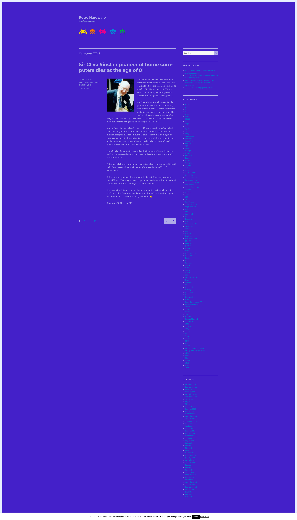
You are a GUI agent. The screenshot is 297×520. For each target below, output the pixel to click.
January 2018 (190, 458)
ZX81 (90, 85)
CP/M (187, 195)
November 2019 (191, 416)
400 (186, 109)
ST (186, 334)
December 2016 (191, 480)
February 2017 (190, 475)
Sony (187, 329)
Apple (187, 146)
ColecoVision (190, 173)
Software (188, 326)
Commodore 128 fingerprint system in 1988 (201, 88)
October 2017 (190, 463)
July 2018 (188, 443)
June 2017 (188, 468)
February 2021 (190, 392)
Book (187, 158)
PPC (186, 295)
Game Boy (189, 226)
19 (96, 221)
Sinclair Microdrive (192, 319)
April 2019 (189, 426)
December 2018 (191, 436)
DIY (186, 209)
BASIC (187, 153)
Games (187, 229)
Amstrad (188, 143)
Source (187, 331)
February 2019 (190, 431)
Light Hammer (190, 253)
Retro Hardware (92, 17)
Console (188, 190)
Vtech (187, 356)
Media (187, 265)
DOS (186, 212)
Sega (187, 309)
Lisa (186, 261)
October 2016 (190, 485)
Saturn (187, 307)
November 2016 (191, 482)
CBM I (187, 168)
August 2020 (189, 399)
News (187, 280)
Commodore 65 (191, 185)
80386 (187, 124)
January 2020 (190, 411)
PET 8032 (188, 290)
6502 (187, 114)
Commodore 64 (191, 180)
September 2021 (191, 387)
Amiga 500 (189, 139)
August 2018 (189, 441)
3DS (186, 107)
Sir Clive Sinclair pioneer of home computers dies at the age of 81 (126, 67)
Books (187, 160)
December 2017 (191, 460)
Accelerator (189, 131)
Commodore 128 (191, 178)
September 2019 (191, 421)
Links (187, 258)
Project (187, 300)
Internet (188, 243)
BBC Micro (189, 156)
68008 (187, 119)
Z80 (186, 358)
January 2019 (190, 433)
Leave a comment (86, 88)
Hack (187, 231)
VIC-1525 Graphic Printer (194, 348)
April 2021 (189, 389)
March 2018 (189, 453)
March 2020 (189, 407)
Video (187, 353)
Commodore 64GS (192, 182)
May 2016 (188, 497)
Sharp (187, 312)
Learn (187, 251)
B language (189, 151)
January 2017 (190, 477)
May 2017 (188, 470)
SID (186, 314)
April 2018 (189, 450)
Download (189, 214)
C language (189, 163)
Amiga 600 (189, 141)
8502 (187, 129)
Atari (187, 148)
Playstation (189, 292)
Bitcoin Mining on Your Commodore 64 (199, 80)
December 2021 (191, 385)
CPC (186, 197)
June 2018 (188, 446)
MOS (187, 268)
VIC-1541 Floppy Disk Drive (195, 351)
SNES (187, 324)
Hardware (188, 236)
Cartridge (188, 165)
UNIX (187, 341)
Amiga (187, 134)
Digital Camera (190, 207)
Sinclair (82, 82)
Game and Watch (191, 224)
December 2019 (191, 414)
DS (186, 217)
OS (186, 285)
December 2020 (191, 394)
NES (186, 275)
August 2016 (189, 489)
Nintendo (188, 282)
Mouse (187, 270)
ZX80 (85, 85)
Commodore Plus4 (192, 187)
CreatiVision (189, 202)
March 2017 (189, 472)
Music (187, 273)
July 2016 (188, 492)
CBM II (187, 170)
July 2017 (188, 465)
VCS (186, 343)
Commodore (189, 175)
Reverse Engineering (192, 304)
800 (186, 121)
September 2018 (191, 438)
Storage (188, 336)
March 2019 (189, 428)
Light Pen (188, 256)
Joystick (188, 246)
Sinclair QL (89, 82)
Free (186, 221)
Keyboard (188, 248)
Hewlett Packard (191, 239)
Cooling (188, 192)
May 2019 (188, 424)
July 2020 (188, 402)
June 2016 (188, 494)
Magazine (188, 263)
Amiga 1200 (189, 136)
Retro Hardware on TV (193, 302)
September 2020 (191, 397)
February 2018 (190, 455)
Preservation (190, 297)
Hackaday (188, 234)
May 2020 (188, 404)
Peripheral (189, 287)
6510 (187, 117)
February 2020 (190, 409)
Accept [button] (195, 517)
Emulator (188, 219)
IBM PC (187, 241)
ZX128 (96, 82)
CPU (186, 200)
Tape (187, 339)
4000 (187, 112)
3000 (187, 104)
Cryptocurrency (191, 204)
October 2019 (190, 419)
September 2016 (191, 487)
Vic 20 (187, 346)
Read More (204, 517)
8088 (187, 126)
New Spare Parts (191, 278)
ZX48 (81, 85)
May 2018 (188, 448)
